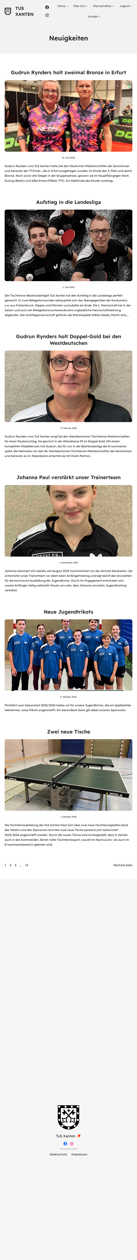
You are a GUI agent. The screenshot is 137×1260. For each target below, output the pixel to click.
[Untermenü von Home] (67, 6)
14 (26, 865)
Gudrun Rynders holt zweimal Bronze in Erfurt (68, 72)
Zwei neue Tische (68, 731)
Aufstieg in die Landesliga (68, 202)
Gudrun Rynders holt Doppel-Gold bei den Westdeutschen (68, 339)
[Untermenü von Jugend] (131, 6)
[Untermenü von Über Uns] (86, 6)
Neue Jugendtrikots (68, 612)
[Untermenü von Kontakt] (100, 17)
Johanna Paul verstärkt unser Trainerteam (68, 477)
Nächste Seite (122, 865)
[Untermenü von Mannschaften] (113, 6)
